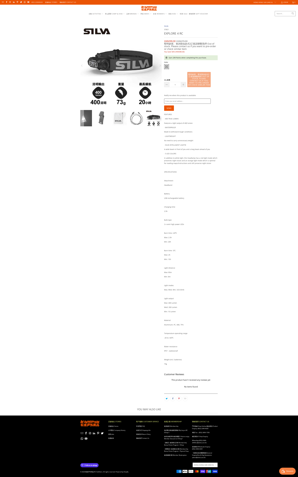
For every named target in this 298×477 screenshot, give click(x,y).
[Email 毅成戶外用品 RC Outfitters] (3, 2)
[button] (96, 14)
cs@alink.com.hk (201, 443)
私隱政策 (111, 438)
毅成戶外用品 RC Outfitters (93, 472)
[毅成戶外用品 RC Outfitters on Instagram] (10, 2)
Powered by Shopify (122, 472)
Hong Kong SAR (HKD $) (263, 2)
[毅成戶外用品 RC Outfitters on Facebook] (6, 2)
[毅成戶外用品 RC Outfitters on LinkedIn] (14, 2)
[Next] (160, 66)
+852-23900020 (37, 2)
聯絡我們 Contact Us (68, 2)
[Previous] (82, 66)
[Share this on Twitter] (166, 398)
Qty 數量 (167, 80)
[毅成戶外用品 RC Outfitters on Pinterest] (17, 2)
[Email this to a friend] (185, 398)
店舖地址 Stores (51, 2)
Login (285, 2)
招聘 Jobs (111, 434)
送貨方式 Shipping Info (143, 430)
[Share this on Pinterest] (179, 398)
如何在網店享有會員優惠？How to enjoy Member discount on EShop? (176, 437)
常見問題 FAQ (140, 426)
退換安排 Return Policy (143, 434)
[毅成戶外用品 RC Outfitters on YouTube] (28, 2)
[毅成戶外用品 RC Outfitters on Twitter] (21, 2)
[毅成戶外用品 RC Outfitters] (149, 8)
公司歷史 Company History (116, 430)
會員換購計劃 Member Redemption (175, 455)
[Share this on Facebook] (172, 398)
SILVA (166, 26)
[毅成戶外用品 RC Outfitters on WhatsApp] (25, 2)
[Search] (293, 13)
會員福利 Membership (171, 426)
